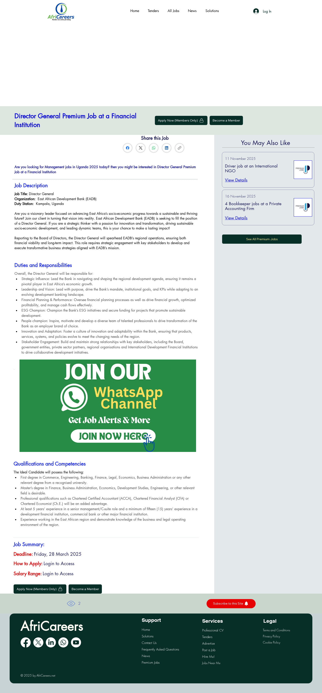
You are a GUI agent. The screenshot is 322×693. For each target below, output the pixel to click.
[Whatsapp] (63, 642)
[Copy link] (179, 148)
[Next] (193, 405)
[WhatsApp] (153, 148)
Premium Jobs (151, 662)
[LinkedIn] (166, 148)
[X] (38, 642)
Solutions (148, 636)
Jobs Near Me (211, 663)
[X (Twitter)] (140, 148)
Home (146, 630)
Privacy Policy (271, 636)
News (146, 656)
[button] (226, 120)
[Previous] (21, 405)
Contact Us (149, 643)
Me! (208, 656)
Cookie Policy (271, 642)
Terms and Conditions (276, 630)
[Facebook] (127, 148)
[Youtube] (76, 642)
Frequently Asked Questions (160, 649)
